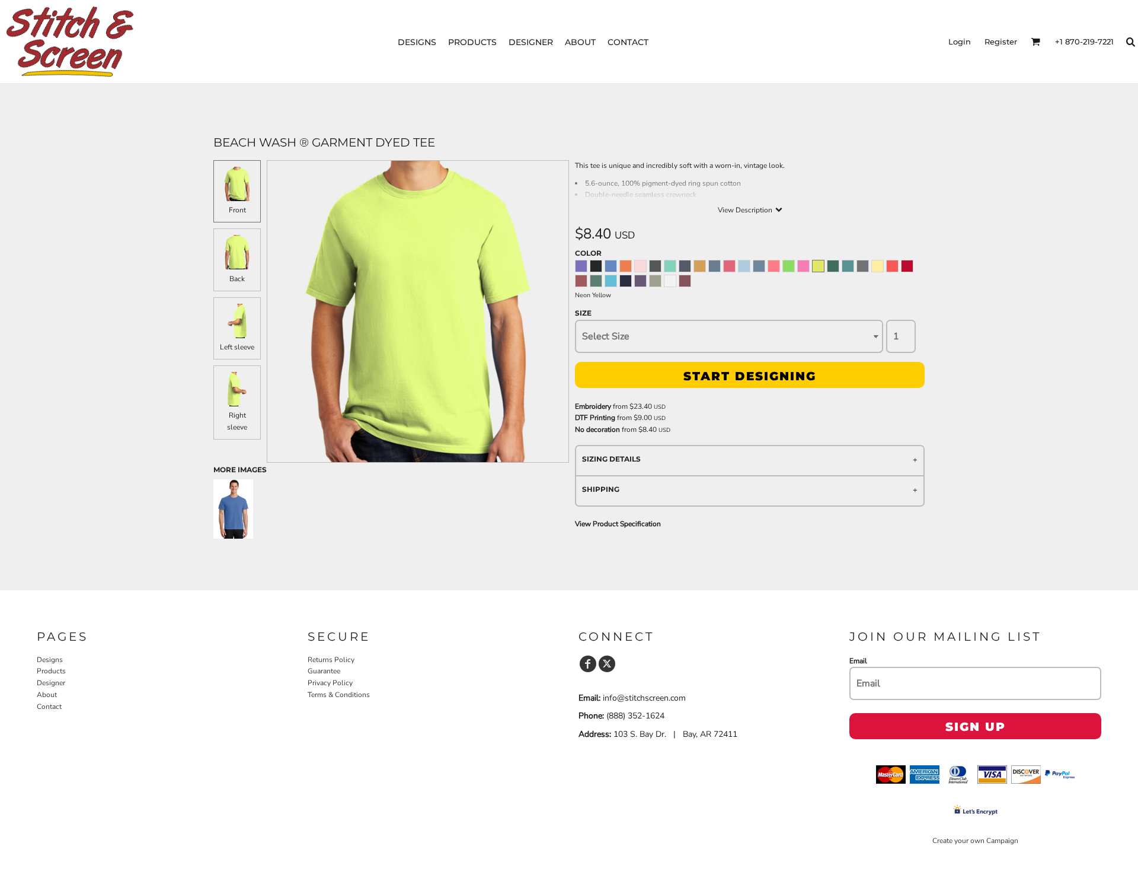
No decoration (597, 429)
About (47, 694)
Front (237, 210)
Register (1000, 41)
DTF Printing (595, 417)
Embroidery (593, 406)
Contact (49, 706)
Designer (51, 683)
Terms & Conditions (339, 694)
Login (959, 41)
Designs (50, 659)
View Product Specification (618, 524)
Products (51, 671)
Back (237, 279)
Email (858, 661)
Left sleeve (237, 347)
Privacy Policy (330, 683)
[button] (1035, 41)
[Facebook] (588, 664)
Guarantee (324, 671)
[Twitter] (607, 664)
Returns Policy (331, 659)
